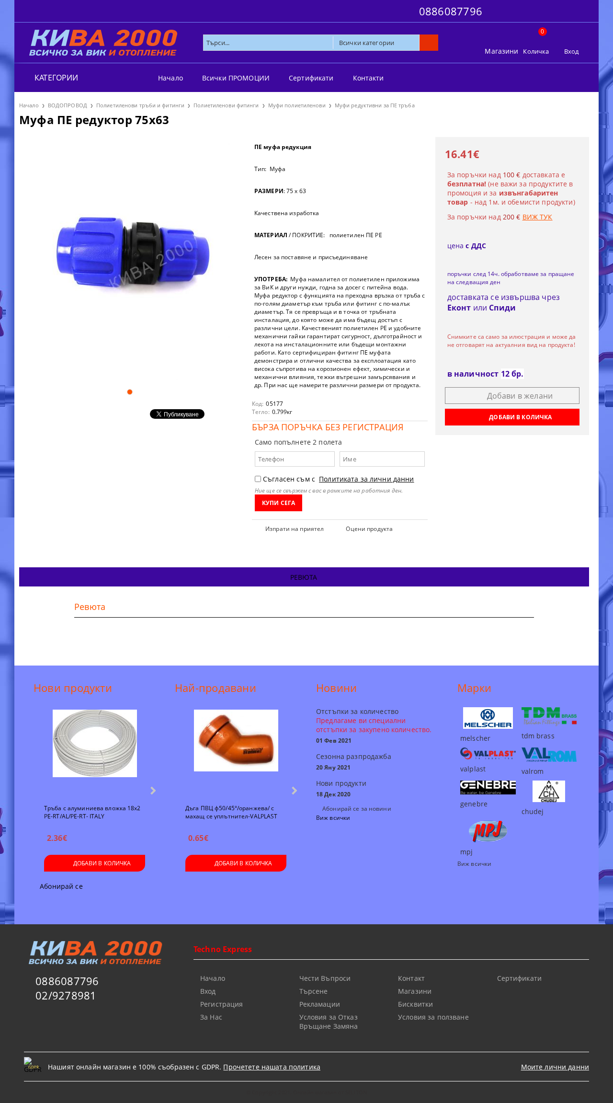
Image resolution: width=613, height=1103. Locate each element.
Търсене (313, 991)
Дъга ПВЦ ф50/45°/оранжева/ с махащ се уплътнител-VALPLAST (231, 811)
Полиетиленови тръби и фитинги (140, 105)
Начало (170, 77)
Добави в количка (102, 863)
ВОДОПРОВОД (67, 105)
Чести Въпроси (325, 978)
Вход (571, 51)
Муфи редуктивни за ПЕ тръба (375, 105)
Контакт (411, 978)
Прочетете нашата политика (271, 1066)
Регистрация (221, 1004)
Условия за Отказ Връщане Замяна (328, 1021)
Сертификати (311, 77)
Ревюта (304, 577)
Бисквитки (415, 1004)
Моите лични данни (555, 1066)
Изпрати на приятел (294, 529)
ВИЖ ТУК (537, 216)
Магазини (501, 51)
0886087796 (450, 11)
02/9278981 (65, 995)
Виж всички (333, 818)
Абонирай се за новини (356, 808)
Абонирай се (61, 886)
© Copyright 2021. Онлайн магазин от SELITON (306, 1092)
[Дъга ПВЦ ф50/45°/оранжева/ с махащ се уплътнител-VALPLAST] (236, 753)
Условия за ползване (433, 1017)
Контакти (368, 77)
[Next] (152, 790)
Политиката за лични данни (366, 478)
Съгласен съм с (338, 478)
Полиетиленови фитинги (226, 105)
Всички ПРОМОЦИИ (236, 77)
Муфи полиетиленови (297, 105)
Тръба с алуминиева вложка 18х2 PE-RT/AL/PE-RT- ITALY (92, 811)
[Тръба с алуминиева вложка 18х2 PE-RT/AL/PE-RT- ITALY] (95, 753)
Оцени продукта (369, 529)
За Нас (211, 1017)
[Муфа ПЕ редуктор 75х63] (129, 258)
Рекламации (319, 1004)
